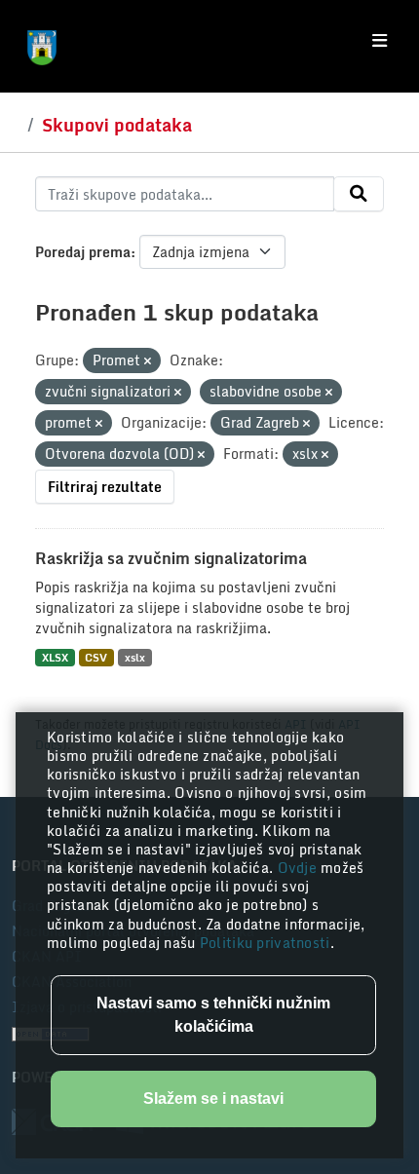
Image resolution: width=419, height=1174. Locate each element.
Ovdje (300, 867)
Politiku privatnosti (265, 942)
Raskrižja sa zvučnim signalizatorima (171, 558)
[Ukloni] (147, 361)
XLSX (55, 657)
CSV (96, 657)
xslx (135, 657)
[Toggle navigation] (380, 41)
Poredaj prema (83, 252)
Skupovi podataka (117, 124)
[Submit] (358, 193)
